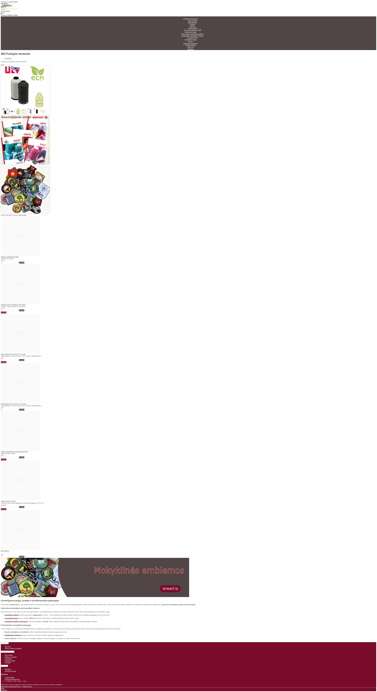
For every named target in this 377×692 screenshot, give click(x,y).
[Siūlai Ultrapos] (25, 114)
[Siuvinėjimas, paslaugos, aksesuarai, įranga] (6, 7)
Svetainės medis (10, 661)
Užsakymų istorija (10, 671)
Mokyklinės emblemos (190, 43)
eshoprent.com (27, 686)
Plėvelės (192, 26)
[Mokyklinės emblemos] (25, 213)
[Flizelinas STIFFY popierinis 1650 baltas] (20, 303)
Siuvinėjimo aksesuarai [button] (190, 19)
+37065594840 (13, 2)
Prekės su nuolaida (11, 657)
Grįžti (2, 65)
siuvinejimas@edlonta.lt (12, 679)
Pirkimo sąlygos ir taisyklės (13, 648)
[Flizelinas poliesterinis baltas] (20, 255)
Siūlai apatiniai (192, 22)
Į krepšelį (22, 263)
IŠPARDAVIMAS (190, 45)
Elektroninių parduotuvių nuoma (11, 686)
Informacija (5, 643)
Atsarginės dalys (192, 38)
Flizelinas (192, 24)
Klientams (4, 666)
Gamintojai (8, 659)
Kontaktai (190, 49)
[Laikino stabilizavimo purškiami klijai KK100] (20, 450)
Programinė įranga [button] (190, 40)
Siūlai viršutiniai (192, 21)
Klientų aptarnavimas (8, 651)
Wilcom (190, 41)
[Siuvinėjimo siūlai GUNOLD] (25, 164)
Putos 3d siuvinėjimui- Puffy (192, 30)
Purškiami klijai (192, 28)
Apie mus (190, 47)
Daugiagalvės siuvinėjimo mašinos (192, 36)
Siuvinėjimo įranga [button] (190, 32)
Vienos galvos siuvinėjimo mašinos (192, 34)
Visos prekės (22, 215)
